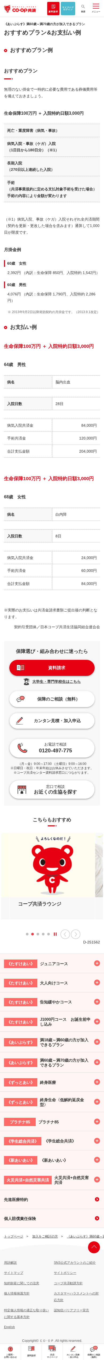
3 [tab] (38, 935)
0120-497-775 (55, 747)
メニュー (96, 11)
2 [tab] (32, 935)
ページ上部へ (94, 1247)
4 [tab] (43, 935)
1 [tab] (27, 935)
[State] (55, 934)
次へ (75, 934)
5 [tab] (48, 935)
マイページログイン (68, 8)
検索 (83, 11)
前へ (65, 934)
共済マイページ (52, 1356)
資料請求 (53, 11)
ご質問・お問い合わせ (10, 1356)
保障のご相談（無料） (93, 1356)
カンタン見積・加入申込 (73, 1356)
